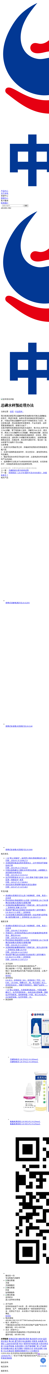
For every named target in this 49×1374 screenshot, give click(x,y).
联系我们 (4, 203)
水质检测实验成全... (29, 990)
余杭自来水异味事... (36, 992)
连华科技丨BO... (20, 980)
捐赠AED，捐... (26, 983)
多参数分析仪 (8, 1348)
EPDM (40, 1339)
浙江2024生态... (41, 995)
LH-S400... (15, 983)
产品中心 (4, 191)
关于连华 (5, 193)
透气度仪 (18, 1341)
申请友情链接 (6, 1358)
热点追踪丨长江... (40, 983)
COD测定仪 (34, 1351)
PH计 (21, 1344)
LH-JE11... (9, 980)
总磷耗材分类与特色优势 (19, 470)
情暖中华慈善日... (26, 985)
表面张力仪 (28, 1348)
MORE (8, 976)
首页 (12, 412)
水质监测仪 (19, 1346)
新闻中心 (4, 198)
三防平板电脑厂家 (31, 1346)
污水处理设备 (8, 1346)
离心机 (11, 1341)
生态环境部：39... (25, 997)
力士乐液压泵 (8, 1351)
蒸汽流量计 (19, 1348)
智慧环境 (27, 1344)
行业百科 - (19, 412)
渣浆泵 (34, 1341)
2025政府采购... (11, 997)
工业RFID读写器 (11, 1344)
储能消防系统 (23, 1339)
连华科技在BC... (11, 985)
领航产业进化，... (41, 985)
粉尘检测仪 (26, 1341)
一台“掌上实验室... (12, 990)
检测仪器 (35, 1344)
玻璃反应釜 (13, 1339)
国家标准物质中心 (22, 1351)
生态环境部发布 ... (20, 992)
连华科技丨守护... (34, 980)
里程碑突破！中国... (26, 995)
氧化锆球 (33, 1339)
